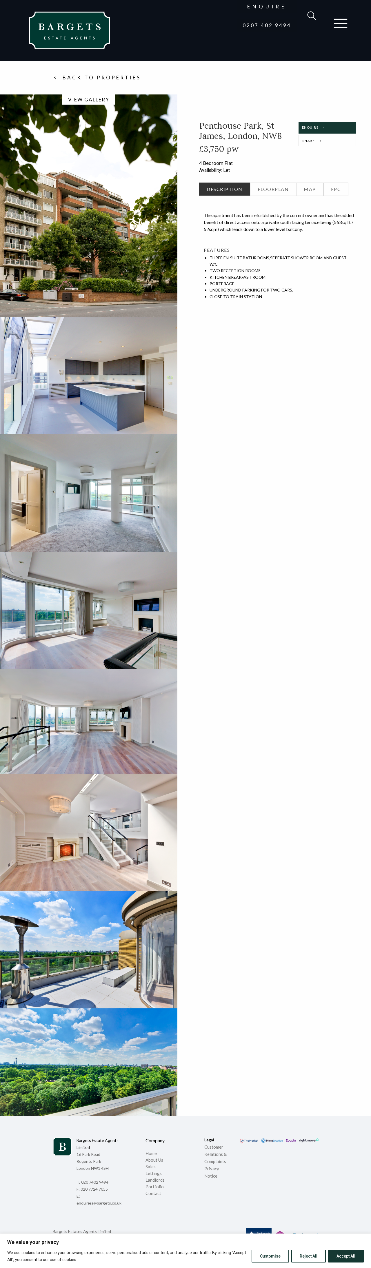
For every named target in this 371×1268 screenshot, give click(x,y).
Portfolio (155, 1187)
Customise (270, 1256)
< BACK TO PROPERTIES (97, 77)
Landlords (156, 1180)
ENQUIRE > (313, 127)
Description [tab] (225, 189)
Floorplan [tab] (273, 189)
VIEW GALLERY (88, 99)
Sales (151, 1167)
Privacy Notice (211, 1172)
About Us (154, 1160)
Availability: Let (214, 170)
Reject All (308, 1256)
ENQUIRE (267, 6)
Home (151, 1153)
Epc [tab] (336, 189)
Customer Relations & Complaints (215, 1154)
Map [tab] (310, 189)
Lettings (154, 1173)
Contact (153, 1193)
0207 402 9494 (267, 25)
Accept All (346, 1256)
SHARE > (312, 141)
